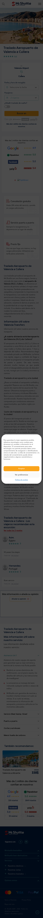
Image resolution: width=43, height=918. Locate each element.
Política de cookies (21, 480)
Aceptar (21, 469)
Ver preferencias (21, 475)
